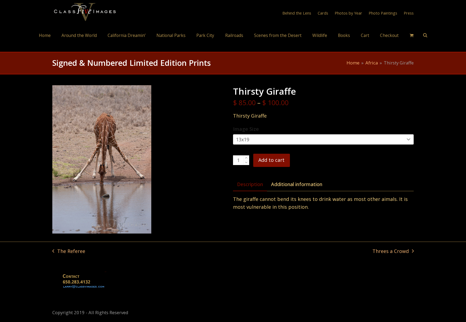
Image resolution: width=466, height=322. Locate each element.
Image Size (246, 129)
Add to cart (271, 160)
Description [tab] (250, 184)
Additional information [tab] (296, 184)
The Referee (68, 251)
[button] (411, 35)
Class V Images (233, 46)
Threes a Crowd (390, 251)
